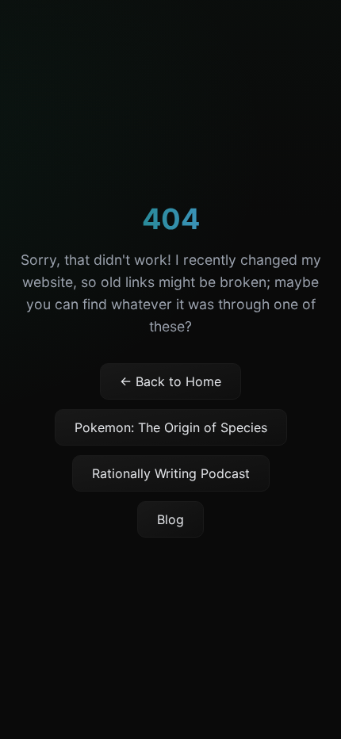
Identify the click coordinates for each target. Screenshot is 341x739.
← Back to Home (170, 381)
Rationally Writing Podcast (171, 473)
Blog (170, 519)
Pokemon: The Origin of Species (171, 427)
